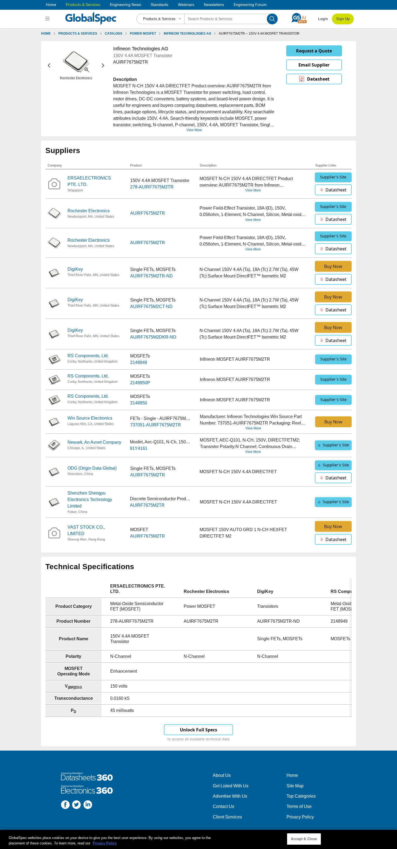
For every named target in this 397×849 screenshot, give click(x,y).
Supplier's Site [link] (333, 177)
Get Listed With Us (230, 786)
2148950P (140, 382)
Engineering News (125, 4)
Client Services (227, 817)
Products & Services (83, 4)
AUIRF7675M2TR (147, 213)
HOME (46, 33)
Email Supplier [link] (313, 65)
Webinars (186, 4)
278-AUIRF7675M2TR (152, 187)
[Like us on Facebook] (65, 805)
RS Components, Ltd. (88, 355)
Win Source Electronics (90, 418)
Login (323, 19)
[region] (198, 839)
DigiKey (75, 269)
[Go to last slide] (49, 65)
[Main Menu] (48, 19)
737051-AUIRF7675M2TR (155, 425)
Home (51, 4)
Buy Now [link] (333, 266)
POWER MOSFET (143, 33)
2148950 (138, 403)
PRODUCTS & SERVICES (77, 33)
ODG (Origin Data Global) (92, 468)
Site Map (295, 786)
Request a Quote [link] (314, 51)
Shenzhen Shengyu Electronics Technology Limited (90, 499)
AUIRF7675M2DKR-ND (153, 337)
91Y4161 (138, 448)
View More (194, 130)
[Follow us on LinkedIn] (87, 805)
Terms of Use (299, 806)
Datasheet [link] (318, 79)
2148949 (138, 362)
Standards (159, 4)
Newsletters (214, 4)
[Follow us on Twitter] (76, 805)
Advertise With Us (230, 796)
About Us (222, 775)
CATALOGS (113, 33)
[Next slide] (103, 65)
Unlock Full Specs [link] (198, 730)
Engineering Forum (250, 4)
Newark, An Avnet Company (94, 442)
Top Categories (301, 796)
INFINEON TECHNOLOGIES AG (187, 33)
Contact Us (223, 806)
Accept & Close (304, 839)
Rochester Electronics (89, 210)
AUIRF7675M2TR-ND (151, 276)
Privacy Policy (300, 817)
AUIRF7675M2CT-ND (151, 306)
